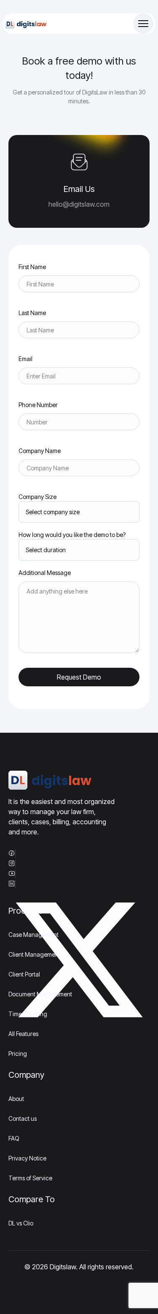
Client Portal (24, 974)
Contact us (22, 1118)
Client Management (34, 954)
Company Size (37, 496)
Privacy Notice (27, 1158)
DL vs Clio (20, 1223)
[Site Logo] (26, 24)
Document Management (40, 994)
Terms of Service (30, 1178)
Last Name (32, 312)
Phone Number (38, 404)
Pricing (17, 1053)
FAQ (13, 1138)
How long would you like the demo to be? (72, 534)
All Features (23, 1033)
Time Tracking (27, 1013)
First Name (32, 266)
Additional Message (45, 572)
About (16, 1098)
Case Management (33, 934)
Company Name (40, 450)
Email (25, 358)
